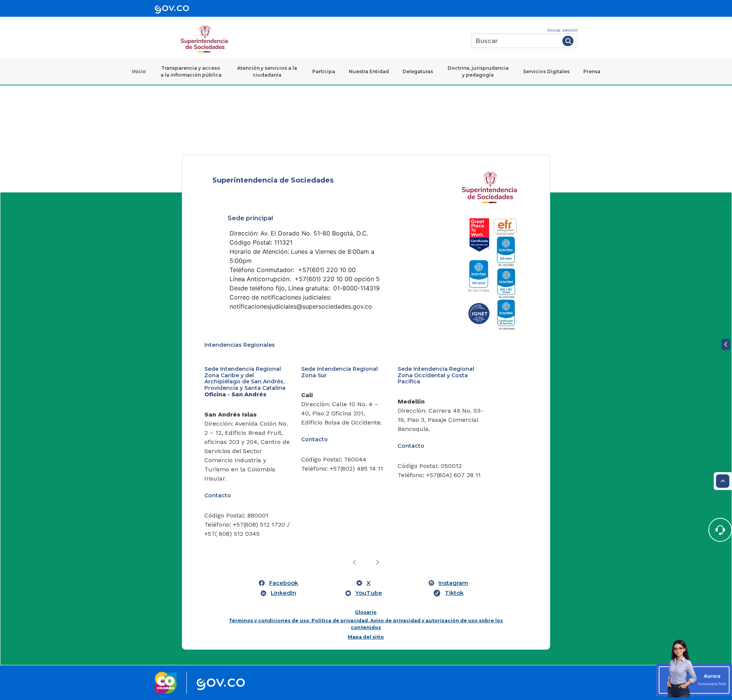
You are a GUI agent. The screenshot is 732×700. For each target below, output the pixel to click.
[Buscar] (567, 41)
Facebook (283, 583)
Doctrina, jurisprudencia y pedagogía (478, 71)
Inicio (139, 71)
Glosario (366, 612)
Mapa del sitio (366, 637)
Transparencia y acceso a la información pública (191, 71)
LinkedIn (283, 592)
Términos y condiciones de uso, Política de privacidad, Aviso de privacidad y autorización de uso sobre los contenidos (366, 624)
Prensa (591, 71)
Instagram (453, 583)
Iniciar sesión (562, 30)
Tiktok (454, 592)
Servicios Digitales (546, 71)
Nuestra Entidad (369, 71)
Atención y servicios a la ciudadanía (267, 71)
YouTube (368, 592)
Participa (323, 71)
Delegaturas (418, 71)
